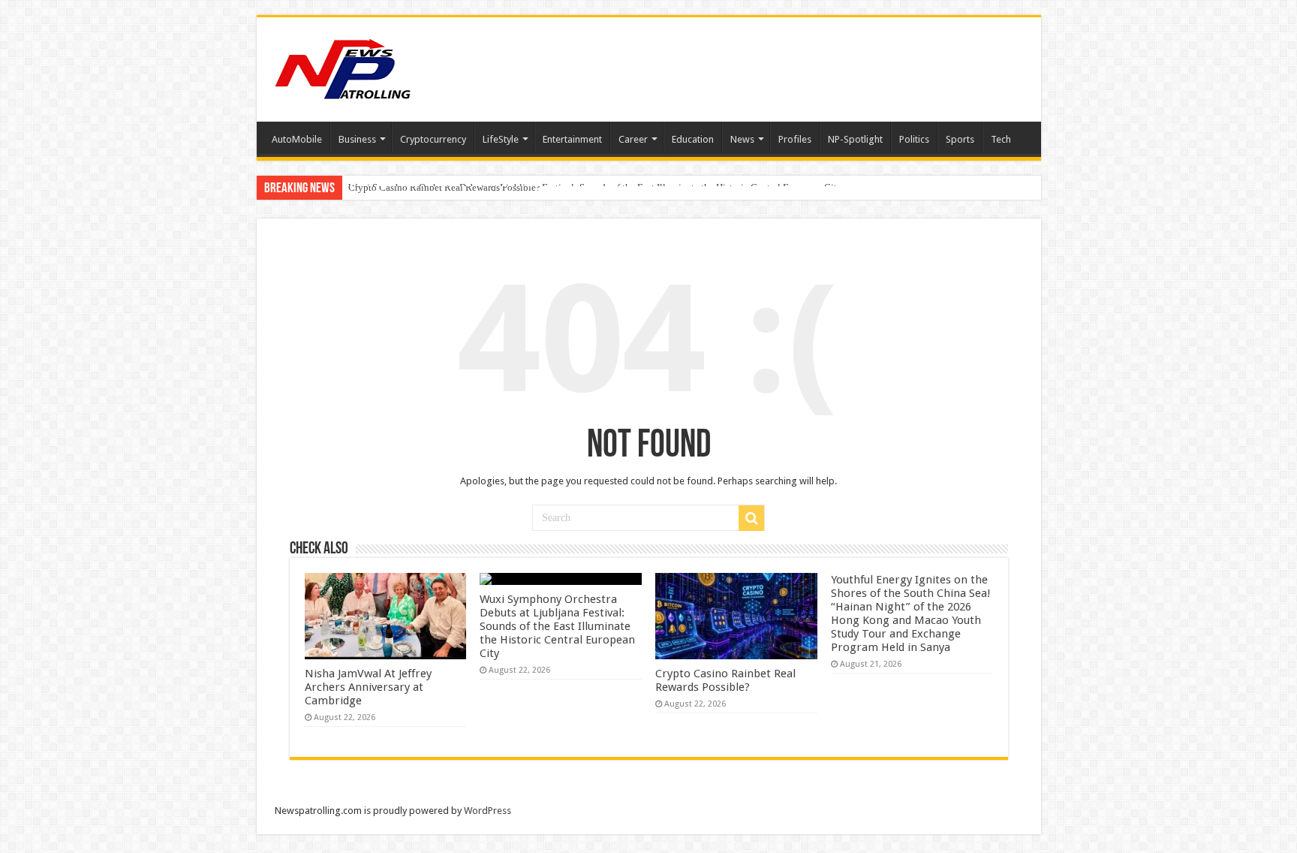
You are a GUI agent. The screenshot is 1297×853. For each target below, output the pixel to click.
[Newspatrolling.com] (343, 67)
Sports (960, 139)
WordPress (487, 810)
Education (693, 139)
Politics (914, 139)
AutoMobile (297, 139)
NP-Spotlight (855, 139)
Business (357, 139)
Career (633, 139)
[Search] (751, 518)
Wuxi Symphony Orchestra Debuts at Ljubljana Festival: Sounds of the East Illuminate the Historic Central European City (557, 626)
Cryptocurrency (433, 139)
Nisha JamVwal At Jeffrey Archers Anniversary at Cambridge (368, 687)
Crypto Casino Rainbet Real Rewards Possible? (444, 187)
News (742, 139)
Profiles (794, 139)
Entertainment (572, 139)
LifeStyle (501, 139)
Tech (1001, 139)
